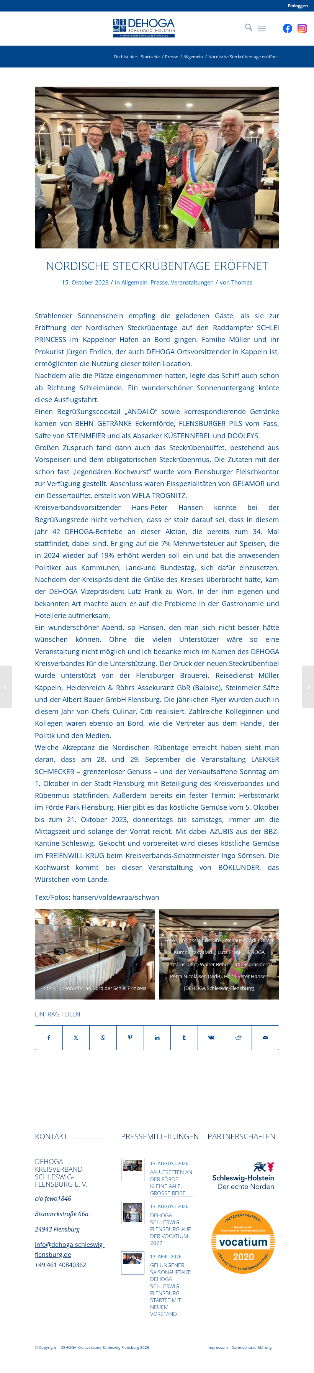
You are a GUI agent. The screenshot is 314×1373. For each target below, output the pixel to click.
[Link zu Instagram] (302, 28)
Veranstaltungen (192, 282)
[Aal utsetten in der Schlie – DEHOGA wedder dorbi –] (6, 687)
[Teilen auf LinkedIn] (157, 1037)
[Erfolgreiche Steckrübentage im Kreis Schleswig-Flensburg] (308, 687)
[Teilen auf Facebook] (48, 1037)
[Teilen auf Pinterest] (130, 1037)
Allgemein (134, 282)
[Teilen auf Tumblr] (184, 1037)
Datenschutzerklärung (251, 1347)
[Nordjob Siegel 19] (243, 1242)
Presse (159, 282)
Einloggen (298, 5)
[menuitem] (296, 6)
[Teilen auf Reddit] (238, 1037)
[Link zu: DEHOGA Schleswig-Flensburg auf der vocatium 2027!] (132, 1212)
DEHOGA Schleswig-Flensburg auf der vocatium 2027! (170, 1229)
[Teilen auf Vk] (211, 1037)
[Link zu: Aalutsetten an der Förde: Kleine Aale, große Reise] (132, 1165)
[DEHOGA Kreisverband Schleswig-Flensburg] (157, 28)
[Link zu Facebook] (287, 28)
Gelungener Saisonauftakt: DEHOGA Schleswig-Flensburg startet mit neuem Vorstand (170, 1289)
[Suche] (244, 28)
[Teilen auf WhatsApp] (103, 1037)
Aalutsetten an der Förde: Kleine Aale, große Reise (171, 1182)
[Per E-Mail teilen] (265, 1037)
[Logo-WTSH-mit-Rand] (243, 1176)
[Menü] (262, 28)
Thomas (241, 282)
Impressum (218, 1347)
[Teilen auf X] (76, 1037)
